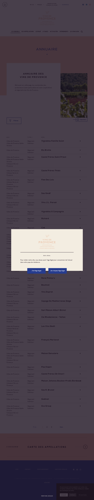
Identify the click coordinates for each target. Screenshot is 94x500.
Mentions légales (47, 496)
